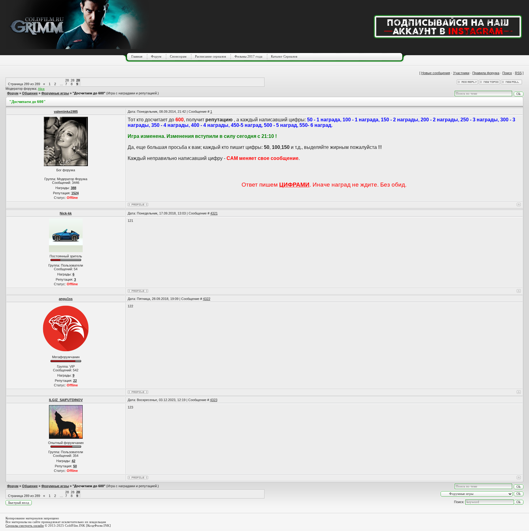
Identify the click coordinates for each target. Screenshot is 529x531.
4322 (206, 299)
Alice (41, 88)
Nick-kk (66, 213)
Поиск (507, 73)
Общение (30, 93)
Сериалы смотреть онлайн (25, 525)
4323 (213, 400)
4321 (214, 213)
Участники (461, 73)
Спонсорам (178, 56)
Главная (136, 56)
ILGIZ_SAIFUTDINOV (66, 400)
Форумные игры (55, 93)
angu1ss (66, 299)
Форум (156, 56)
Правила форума (485, 73)
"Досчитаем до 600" (89, 93)
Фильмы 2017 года (248, 56)
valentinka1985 (66, 111)
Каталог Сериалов (284, 56)
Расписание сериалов (210, 56)
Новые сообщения (435, 73)
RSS (518, 73)
